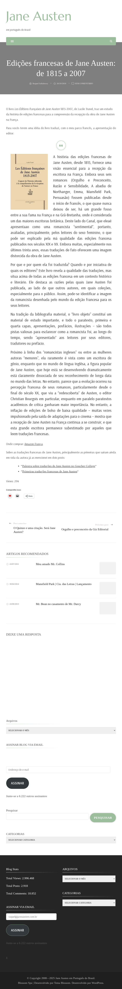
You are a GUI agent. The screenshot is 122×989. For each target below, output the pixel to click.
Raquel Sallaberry (40, 83)
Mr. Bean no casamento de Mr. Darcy (58, 604)
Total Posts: (13, 885)
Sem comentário (84, 83)
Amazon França (33, 444)
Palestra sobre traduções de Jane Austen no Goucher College (58, 466)
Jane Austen (39, 16)
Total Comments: (17, 893)
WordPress (97, 982)
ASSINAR (17, 930)
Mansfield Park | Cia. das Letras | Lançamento (64, 584)
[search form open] (111, 41)
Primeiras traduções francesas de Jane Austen (49, 471)
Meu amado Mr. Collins (50, 564)
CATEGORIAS (15, 834)
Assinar (17, 783)
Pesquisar (12, 810)
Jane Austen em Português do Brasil (74, 978)
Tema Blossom (62, 982)
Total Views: (14, 878)
